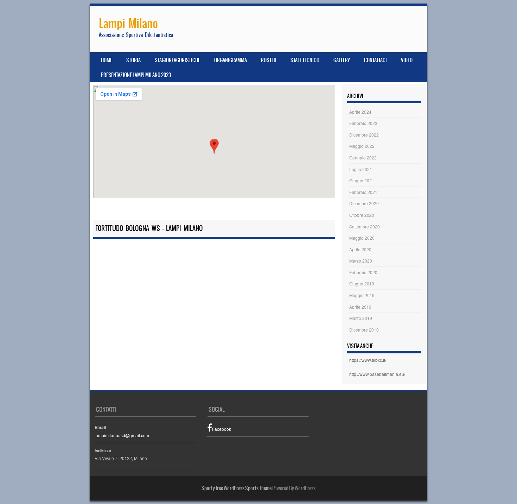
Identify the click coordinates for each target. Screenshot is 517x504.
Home (106, 60)
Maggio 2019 (362, 295)
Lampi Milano (128, 23)
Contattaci (375, 60)
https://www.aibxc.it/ (367, 360)
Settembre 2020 (364, 226)
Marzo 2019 (360, 318)
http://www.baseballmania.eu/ (377, 374)
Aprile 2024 (360, 112)
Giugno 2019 (361, 283)
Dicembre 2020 (364, 203)
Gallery (341, 60)
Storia (133, 60)
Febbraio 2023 (363, 123)
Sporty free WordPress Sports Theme (237, 488)
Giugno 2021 (361, 180)
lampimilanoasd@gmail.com (122, 435)
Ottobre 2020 (361, 215)
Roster (268, 60)
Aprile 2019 (360, 307)
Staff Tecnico (305, 60)
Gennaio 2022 (363, 157)
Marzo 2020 (360, 261)
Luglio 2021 (360, 169)
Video (407, 60)
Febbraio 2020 (363, 272)
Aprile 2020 (360, 249)
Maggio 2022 (362, 146)
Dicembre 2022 (364, 135)
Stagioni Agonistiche (177, 60)
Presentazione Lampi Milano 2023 (136, 75)
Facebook (221, 429)
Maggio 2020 (362, 238)
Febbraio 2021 (363, 192)
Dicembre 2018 (364, 330)
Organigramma (230, 60)
